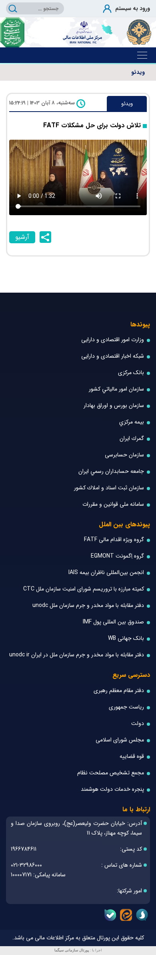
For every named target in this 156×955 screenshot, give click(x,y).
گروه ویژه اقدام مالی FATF (114, 540)
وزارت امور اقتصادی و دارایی (112, 340)
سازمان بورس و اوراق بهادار (114, 405)
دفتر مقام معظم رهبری (119, 690)
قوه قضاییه (132, 756)
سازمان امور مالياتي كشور (116, 389)
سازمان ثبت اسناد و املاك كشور (109, 488)
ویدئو (138, 72)
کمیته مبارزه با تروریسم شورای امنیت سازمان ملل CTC (83, 589)
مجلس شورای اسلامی (120, 740)
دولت (137, 723)
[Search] (13, 8)
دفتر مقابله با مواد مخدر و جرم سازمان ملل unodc (88, 605)
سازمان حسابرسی (124, 455)
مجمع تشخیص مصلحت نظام (110, 773)
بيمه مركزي (131, 422)
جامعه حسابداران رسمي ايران (111, 471)
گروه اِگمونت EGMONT (117, 556)
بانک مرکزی (131, 373)
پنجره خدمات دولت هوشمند (112, 789)
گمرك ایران (132, 438)
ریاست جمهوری (126, 707)
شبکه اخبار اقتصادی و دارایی (112, 356)
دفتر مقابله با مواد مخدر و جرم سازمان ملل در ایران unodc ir (76, 655)
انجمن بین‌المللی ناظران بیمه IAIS (106, 572)
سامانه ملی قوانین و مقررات (113, 504)
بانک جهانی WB (126, 638)
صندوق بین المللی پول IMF (113, 622)
